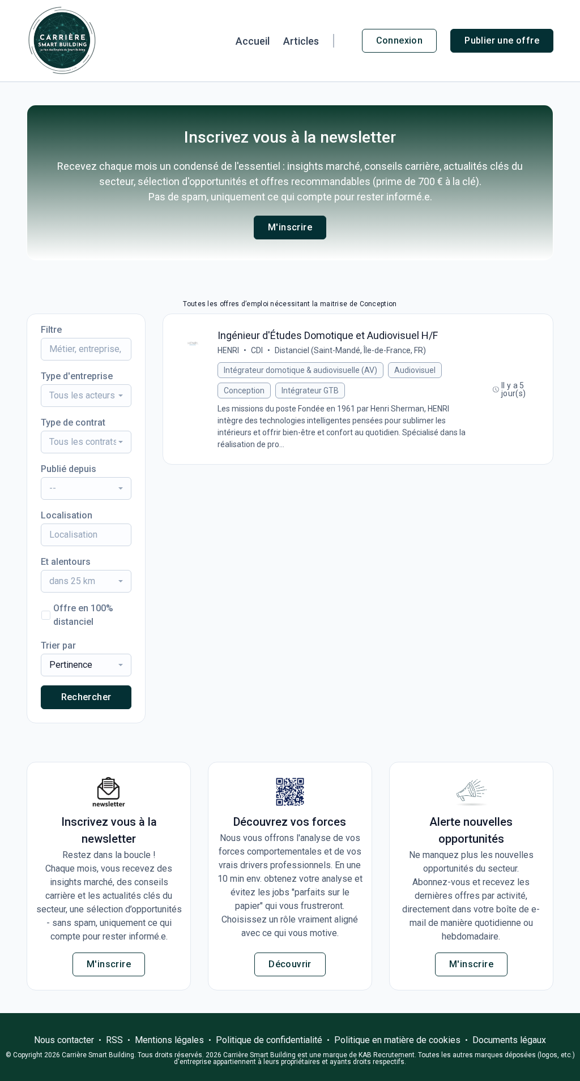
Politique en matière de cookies (397, 1040)
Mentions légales (169, 1040)
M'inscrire (290, 227)
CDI (257, 350)
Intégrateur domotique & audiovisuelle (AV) (300, 370)
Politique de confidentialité (269, 1040)
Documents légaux (509, 1040)
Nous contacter (64, 1040)
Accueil (253, 41)
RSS (114, 1040)
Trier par (58, 645)
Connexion (399, 40)
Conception (244, 390)
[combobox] (86, 395)
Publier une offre (501, 40)
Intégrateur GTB (310, 390)
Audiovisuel (415, 370)
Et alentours (66, 561)
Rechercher (86, 697)
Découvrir (290, 964)
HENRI (228, 350)
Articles (301, 41)
